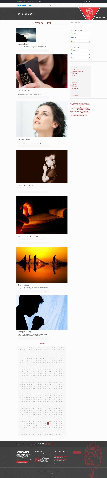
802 (22, 434)
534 (50, 403)
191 (43, 367)
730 (40, 425)
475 (52, 397)
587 (34, 410)
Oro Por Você (74, 84)
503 (25, 401)
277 (56, 375)
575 (52, 408)
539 (61, 403)
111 (43, 358)
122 (22, 360)
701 (20, 423)
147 (34, 362)
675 (52, 419)
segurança (72, 114)
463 (24, 397)
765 (29, 429)
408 (36, 390)
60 (63, 351)
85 (29, 356)
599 (61, 410)
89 (38, 356)
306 (31, 380)
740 (63, 425)
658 (59, 416)
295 (52, 377)
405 (29, 390)
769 (38, 429)
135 (52, 360)
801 (20, 434)
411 (43, 390)
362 (22, 386)
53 (47, 351)
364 (27, 386)
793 (47, 432)
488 (36, 399)
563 (24, 408)
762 (22, 429)
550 (41, 406)
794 (50, 432)
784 (27, 432)
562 (22, 408)
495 (52, 399)
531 (43, 403)
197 (56, 367)
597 (57, 410)
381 (20, 388)
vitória (80, 115)
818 (59, 434)
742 (22, 427)
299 (61, 377)
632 (45, 414)
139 (61, 360)
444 (27, 395)
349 (38, 384)
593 (47, 410)
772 (45, 429)
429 (38, 393)
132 (45, 360)
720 (63, 423)
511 (43, 401)
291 (43, 377)
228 (36, 371)
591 (43, 410)
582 (22, 410)
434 (50, 393)
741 (20, 427)
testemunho (82, 114)
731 (43, 425)
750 (40, 427)
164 (27, 364)
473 (47, 397)
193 (47, 367)
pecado (84, 109)
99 (61, 356)
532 (45, 403)
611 (43, 412)
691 (43, 421)
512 (45, 401)
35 (52, 349)
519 (61, 401)
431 (43, 393)
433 (47, 393)
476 (54, 397)
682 (22, 421)
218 (59, 369)
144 (27, 362)
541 (20, 406)
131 (43, 360)
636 (54, 414)
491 (43, 399)
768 (36, 429)
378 (59, 386)
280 (63, 375)
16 (54, 347)
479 (61, 397)
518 (59, 401)
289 (38, 377)
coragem (83, 105)
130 (40, 360)
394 (50, 388)
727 (34, 425)
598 (59, 410)
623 (24, 414)
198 (59, 367)
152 (45, 362)
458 (59, 395)
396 (54, 388)
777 (56, 429)
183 (24, 367)
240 (63, 371)
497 (57, 399)
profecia (86, 111)
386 (31, 388)
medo (76, 108)
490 (41, 399)
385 (29, 388)
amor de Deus (73, 103)
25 (29, 349)
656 (54, 416)
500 (63, 399)
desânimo (88, 105)
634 (50, 414)
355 (52, 384)
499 (61, 399)
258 (59, 373)
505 (29, 401)
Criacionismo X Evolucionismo (77, 71)
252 (45, 373)
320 (63, 380)
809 (38, 434)
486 (31, 399)
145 (29, 362)
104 (27, 358)
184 (27, 367)
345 (29, 384)
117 (56, 358)
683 (25, 421)
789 (38, 432)
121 (20, 360)
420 (63, 390)
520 (63, 401)
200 (63, 367)
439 (61, 393)
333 (47, 382)
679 (61, 419)
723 (24, 425)
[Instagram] (90, 1)
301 (20, 380)
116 (54, 358)
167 (34, 364)
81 (20, 356)
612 (45, 412)
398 (59, 388)
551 (43, 406)
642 (22, 416)
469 (38, 397)
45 (29, 351)
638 (59, 414)
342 (22, 384)
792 (45, 432)
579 (61, 408)
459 (61, 395)
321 (20, 382)
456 (54, 395)
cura (86, 105)
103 (24, 358)
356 (54, 384)
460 (63, 395)
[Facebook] (86, 1)
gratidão (82, 107)
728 (36, 425)
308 (36, 380)
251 (43, 373)
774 (50, 429)
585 (29, 410)
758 (59, 427)
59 (61, 351)
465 (29, 397)
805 (29, 434)
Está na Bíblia (74, 77)
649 (38, 416)
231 (43, 371)
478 (59, 397)
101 (20, 358)
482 (22, 399)
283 (25, 377)
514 (50, 401)
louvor (73, 108)
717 (56, 423)
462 (22, 397)
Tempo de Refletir (75, 95)
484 (27, 399)
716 (54, 423)
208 (36, 369)
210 (40, 369)
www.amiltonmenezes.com (42, 460)
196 (54, 367)
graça (85, 107)
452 (45, 395)
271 (43, 375)
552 (45, 406)
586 (31, 410)
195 (52, 367)
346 (31, 384)
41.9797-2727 (29, 1)
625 (29, 414)
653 (47, 416)
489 (38, 399)
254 (50, 373)
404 (27, 390)
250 (41, 373)
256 (54, 373)
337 (57, 382)
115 (52, 358)
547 (34, 406)
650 (41, 416)
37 (56, 349)
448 (36, 395)
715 (52, 423)
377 (56, 386)
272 (45, 375)
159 (61, 362)
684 (27, 421)
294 (50, 377)
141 (20, 362)
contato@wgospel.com (37, 1)
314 (50, 380)
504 (27, 401)
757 (56, 427)
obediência (84, 108)
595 (52, 410)
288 (36, 377)
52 (45, 351)
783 (24, 432)
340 (63, 382)
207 (34, 369)
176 (54, 364)
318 (59, 380)
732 (45, 425)
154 (50, 362)
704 (27, 423)
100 (63, 356)
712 (45, 423)
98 (59, 356)
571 (43, 408)
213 (47, 369)
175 (52, 364)
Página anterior (42, 343)
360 (63, 384)
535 (52, 403)
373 (47, 386)
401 (20, 390)
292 (45, 377)
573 (47, 408)
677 (56, 419)
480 (63, 397)
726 (31, 425)
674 (50, 419)
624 (27, 414)
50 (40, 351)
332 (45, 382)
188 (36, 367)
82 (22, 356)
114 (50, 358)
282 (22, 377)
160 (63, 362)
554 (50, 406)
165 (29, 364)
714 (50, 423)
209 (38, 369)
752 (45, 427)
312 (45, 380)
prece (77, 111)
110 (40, 358)
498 (59, 399)
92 (45, 356)
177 (56, 364)
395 (52, 388)
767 (34, 429)
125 (29, 360)
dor (70, 107)
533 (47, 403)
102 (22, 358)
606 (31, 412)
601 (20, 412)
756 (54, 427)
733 (47, 425)
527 (34, 403)
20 (63, 347)
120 (63, 358)
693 (47, 421)
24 (27, 349)
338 (59, 382)
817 (56, 434)
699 (61, 421)
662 (22, 419)
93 (47, 356)
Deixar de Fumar (75, 73)
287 (34, 377)
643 (24, 416)
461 (20, 397)
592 (45, 410)
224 (27, 371)
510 (40, 401)
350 (41, 384)
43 (24, 351)
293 (47, 377)
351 (43, 384)
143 (24, 362)
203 (25, 369)
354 (50, 384)
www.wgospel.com (44, 457)
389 (38, 388)
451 (43, 395)
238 (59, 371)
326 (31, 382)
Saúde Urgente (75, 90)
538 (59, 403)
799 (61, 432)
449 (38, 395)
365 (29, 386)
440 (63, 393)
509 (38, 401)
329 (38, 382)
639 (61, 414)
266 (31, 375)
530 (41, 403)
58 (59, 351)
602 (22, 412)
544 (27, 406)
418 (59, 390)
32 (45, 349)
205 (29, 369)
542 (22, 406)
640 (63, 414)
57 (56, 351)
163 (24, 364)
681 (20, 421)
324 (27, 382)
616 (54, 412)
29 (38, 349)
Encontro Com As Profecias (77, 75)
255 (52, 373)
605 (29, 412)
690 (41, 421)
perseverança (72, 111)
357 (57, 384)
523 (24, 403)
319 (61, 380)
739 (61, 425)
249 (38, 373)
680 (63, 419)
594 (50, 410)
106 (31, 358)
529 (38, 403)
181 (20, 367)
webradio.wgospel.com (44, 461)
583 (25, 410)
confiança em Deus (86, 104)
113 (47, 358)
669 (38, 419)
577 (56, 408)
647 (34, 416)
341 (20, 384)
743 (24, 427)
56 (54, 351)
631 (43, 414)
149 (38, 362)
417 (56, 390)
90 (40, 356)
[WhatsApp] (85, 1)
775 (52, 429)
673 (47, 419)
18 (59, 347)
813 (47, 434)
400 (63, 388)
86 (31, 356)
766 (31, 429)
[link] (54, 5)
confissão (71, 105)
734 (50, 425)
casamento (87, 103)
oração (87, 108)
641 (20, 416)
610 (40, 412)
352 (45, 384)
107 (34, 358)
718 (59, 423)
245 (29, 373)
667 (34, 419)
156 (54, 362)
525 (29, 403)
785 (29, 432)
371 (43, 386)
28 (36, 349)
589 (38, 410)
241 (20, 373)
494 (50, 399)
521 (20, 403)
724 (27, 425)
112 (45, 358)
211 (43, 369)
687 (34, 421)
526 (31, 403)
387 (34, 388)
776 (54, 429)
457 (57, 395)
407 (34, 390)
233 (47, 371)
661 (20, 419)
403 (25, 390)
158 (59, 362)
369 (38, 386)
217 (56, 369)
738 (59, 425)
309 (38, 380)
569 (38, 408)
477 (56, 397)
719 (61, 423)
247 (34, 373)
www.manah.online (43, 459)
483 (25, 399)
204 (27, 369)
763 (24, 429)
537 (57, 403)
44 (27, 351)
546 (31, 406)
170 (40, 364)
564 (27, 408)
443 (24, 395)
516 (54, 401)
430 (41, 393)
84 (27, 356)
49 (38, 351)
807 (34, 434)
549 (38, 406)
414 (50, 390)
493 (47, 399)
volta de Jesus (84, 115)
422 (22, 393)
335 (52, 382)
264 (27, 375)
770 (40, 429)
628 (36, 414)
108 (36, 358)
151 (43, 362)
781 (20, 432)
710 (40, 423)
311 (43, 380)
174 (50, 364)
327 (34, 382)
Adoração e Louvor (75, 69)
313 (47, 380)
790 (40, 432)
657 (57, 416)
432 (45, 393)
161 (20, 364)
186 (31, 367)
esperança (73, 107)
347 (34, 384)
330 (41, 382)
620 (63, 412)
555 (52, 406)
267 (34, 375)
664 (27, 419)
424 (27, 393)
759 (61, 427)
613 (47, 412)
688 (36, 421)
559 (61, 406)
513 (47, 401)
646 (31, 416)
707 (34, 423)
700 (63, 421)
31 (43, 349)
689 (38, 421)
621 (20, 414)
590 (41, 410)
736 (54, 425)
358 (59, 384)
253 (47, 373)
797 (56, 432)
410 (40, 390)
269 (38, 375)
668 (36, 419)
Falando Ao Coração (75, 80)
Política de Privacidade (50, 469)
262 (22, 375)
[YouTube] (88, 1)
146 (31, 362)
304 (27, 380)
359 (61, 384)
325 (29, 382)
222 (22, 371)
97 (56, 356)
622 (22, 414)
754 (50, 427)
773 (47, 429)
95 (52, 356)
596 (54, 410)
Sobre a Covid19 (58, 469)
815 (52, 434)
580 (63, 408)
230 (41, 371)
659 (61, 416)
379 (61, 386)
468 (36, 397)
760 (63, 427)
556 (54, 406)
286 (31, 377)
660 (63, 416)
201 (20, 369)
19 (61, 347)
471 (43, 397)
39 (61, 349)
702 (22, 423)
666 (31, 419)
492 (45, 399)
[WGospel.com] (23, 5)
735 (52, 425)
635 (52, 414)
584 (27, 410)
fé (79, 107)
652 (45, 416)
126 (31, 360)
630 (41, 414)
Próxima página (41, 436)
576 (54, 408)
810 (40, 434)
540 (63, 403)
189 (38, 367)
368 (36, 386)
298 (59, 377)
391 (43, 388)
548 (36, 406)
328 (36, 382)
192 (45, 367)
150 (40, 362)
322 (22, 382)
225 (29, 371)
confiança (79, 104)
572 (45, 408)
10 (40, 347)
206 (31, 369)
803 (25, 434)
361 (20, 386)
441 (20, 395)
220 (63, 369)
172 (45, 364)
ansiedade (78, 103)
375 (52, 386)
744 (27, 427)
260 (63, 373)
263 (24, 375)
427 (34, 393)
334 (50, 382)
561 (20, 408)
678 (59, 419)
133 (47, 360)
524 (27, 403)
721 (20, 425)
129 (38, 360)
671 (43, 419)
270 (40, 375)
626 (31, 414)
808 (36, 434)
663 (24, 419)
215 (52, 369)
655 (52, 416)
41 (20, 351)
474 (50, 397)
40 (63, 349)
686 (31, 421)
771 (43, 429)
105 (29, 358)
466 (31, 397)
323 (24, 382)
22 (22, 349)
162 (22, 364)
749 (38, 427)
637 (57, 414)
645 (29, 416)
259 (61, 373)
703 (24, 423)
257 (57, 373)
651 (43, 416)
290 (41, 377)
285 (29, 377)
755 (52, 427)
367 (34, 386)
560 (63, 406)
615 (52, 412)
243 (24, 373)
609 (38, 412)
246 (31, 373)
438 (59, 393)
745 (29, 427)
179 (61, 364)
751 (43, 427)
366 (31, 386)
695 (52, 421)
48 (36, 351)
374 (50, 386)
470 (40, 397)
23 (24, 349)
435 (52, 393)
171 (43, 364)
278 (59, 375)
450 (41, 395)
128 (36, 360)
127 (34, 360)
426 (31, 393)
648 (36, 416)
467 (34, 397)
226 (31, 371)
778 (59, 429)
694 (50, 421)
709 (38, 423)
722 (22, 425)
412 (45, 390)
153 (47, 362)
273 (47, 375)
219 (61, 369)
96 (54, 356)
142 (22, 362)
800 (64, 432)
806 (31, 434)
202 (22, 369)
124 (27, 360)
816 (54, 434)
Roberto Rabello (75, 88)
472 (45, 397)
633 (47, 414)
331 (43, 382)
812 (45, 434)
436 (54, 393)
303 (25, 380)
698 (59, 421)
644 (27, 416)
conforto (75, 105)
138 (59, 360)
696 (54, 421)
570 (40, 408)
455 (52, 395)
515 (52, 401)
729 (38, 425)
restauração (79, 112)
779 (61, 429)
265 (29, 375)
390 (41, 388)
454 (50, 395)
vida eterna (76, 115)
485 (29, 399)
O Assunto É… (74, 82)
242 (22, 373)
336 (54, 382)
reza (83, 112)
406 (31, 390)
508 (36, 401)
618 (59, 412)
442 (22, 395)
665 (29, 419)
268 (36, 375)
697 (57, 421)
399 (61, 388)
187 (34, 367)
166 (31, 364)
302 (22, 380)
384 (27, 388)
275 (52, 375)
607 (34, 412)
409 (38, 390)
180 (63, 364)
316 (54, 380)
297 (57, 377)
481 (20, 399)
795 (52, 432)
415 (52, 390)
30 (40, 349)
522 (22, 403)
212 (45, 369)
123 (24, 360)
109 (38, 358)
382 (22, 388)
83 (24, 356)
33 (47, 349)
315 (52, 380)
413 (47, 390)
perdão (88, 109)
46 (31, 351)
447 (34, 395)
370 (40, 386)
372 (45, 386)
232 (45, 371)
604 (27, 412)
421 (20, 393)
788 (36, 432)
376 (54, 386)
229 (38, 371)
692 (45, 421)
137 (56, 360)
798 (59, 432)
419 (61, 390)
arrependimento (83, 103)
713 (47, 423)
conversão (79, 105)
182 (22, 367)
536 (54, 403)
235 (52, 371)
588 (36, 410)
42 (22, 351)
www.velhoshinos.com (45, 458)
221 (20, 371)
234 (50, 371)
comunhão (73, 104)
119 (61, 358)
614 (50, 412)
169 (38, 364)
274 (50, 375)
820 (63, 434)
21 (20, 349)
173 (47, 364)
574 (50, 408)
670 (40, 419)
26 (31, 349)
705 (29, 423)
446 (31, 395)
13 (47, 347)
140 (63, 360)
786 (31, 432)
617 (56, 412)
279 (61, 375)
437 (57, 393)
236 (54, 371)
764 (27, 429)
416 (54, 390)
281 (20, 377)
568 (36, 408)
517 (56, 401)
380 (63, 386)
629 (38, 414)
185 (29, 367)
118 (59, 358)
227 (34, 371)
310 (40, 380)
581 (20, 410)
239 (61, 371)
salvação (87, 112)
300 (63, 377)
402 (22, 390)
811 (43, 434)
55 (52, 351)
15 (52, 347)
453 (47, 395)
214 (50, 369)
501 (20, 401)
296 (54, 377)
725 (29, 425)
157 (56, 362)
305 (29, 380)
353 (47, 384)
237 (57, 371)
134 (50, 360)
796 (54, 432)
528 (36, 403)
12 (45, 347)
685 (29, 421)
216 (54, 369)
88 (36, 356)
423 (24, 393)
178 (59, 364)
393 (47, 388)
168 (36, 364)
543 (24, 406)
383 (25, 388)
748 (36, 427)
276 (54, 375)
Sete (73, 93)
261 (20, 375)
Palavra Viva (74, 86)
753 (47, 427)
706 (31, 423)
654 (50, 416)
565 (29, 408)
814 (50, 434)
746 (31, 427)
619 (61, 412)
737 (56, 425)
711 (43, 423)
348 (36, 384)
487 (34, 399)
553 (47, 406)
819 (61, 434)
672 (45, 419)
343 (24, 384)
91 (43, 356)
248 (36, 373)
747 (34, 427)
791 (43, 432)
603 (25, 412)
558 (59, 406)
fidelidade (77, 107)
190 (40, 367)
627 (34, 414)
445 (29, 395)
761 (20, 429)
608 (36, 412)
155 (52, 362)
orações (80, 109)
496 (54, 399)
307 (34, 380)
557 (57, 406)
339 (61, 382)
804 (27, 434)
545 (29, 406)
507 (34, 401)
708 (36, 423)
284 (27, 377)
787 (34, 432)
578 (59, 408)
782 (22, 432)
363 (24, 386)
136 (54, 360)
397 (57, 388)
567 (34, 408)
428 (36, 393)
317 (56, 380)
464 (27, 397)
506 (31, 401)
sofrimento (77, 114)
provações (75, 112)
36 (54, 349)
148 (36, 362)
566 (31, 408)
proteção (71, 112)
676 (54, 419)
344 (27, 384)
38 (59, 349)
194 (50, 367)
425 (29, 393)
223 (24, 371)
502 (22, 401)
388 (36, 388)
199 (61, 367)
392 (45, 388)
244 (27, 373)
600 (63, 410)
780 (63, 429)
